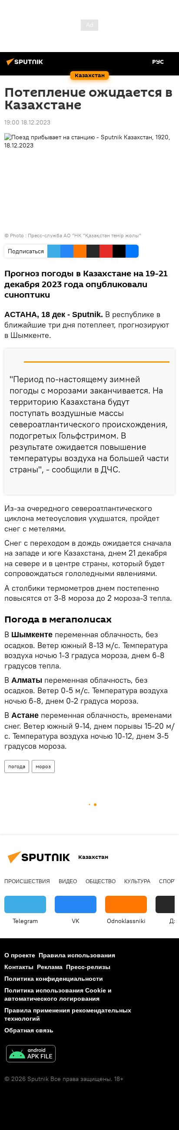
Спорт (168, 881)
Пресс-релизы (88, 966)
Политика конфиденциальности (53, 978)
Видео (68, 881)
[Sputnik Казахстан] (26, 65)
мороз (43, 766)
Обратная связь (28, 1030)
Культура (137, 881)
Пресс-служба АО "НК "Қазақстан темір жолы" (84, 235)
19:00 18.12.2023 (27, 122)
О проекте (19, 955)
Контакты (18, 966)
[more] (164, 484)
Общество (101, 881)
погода (16, 766)
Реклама (50, 966)
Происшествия (27, 881)
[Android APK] (30, 1054)
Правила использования (77, 955)
